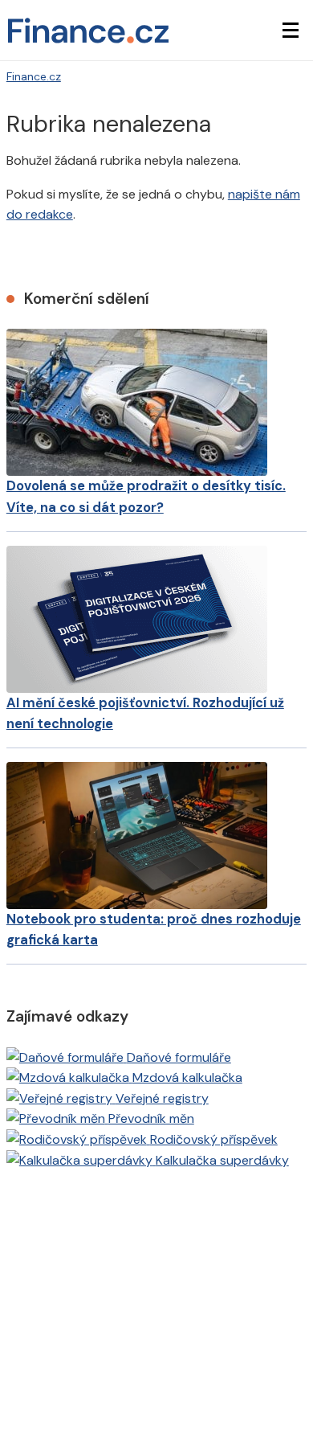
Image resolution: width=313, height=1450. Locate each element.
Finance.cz (33, 76)
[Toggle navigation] (290, 30)
